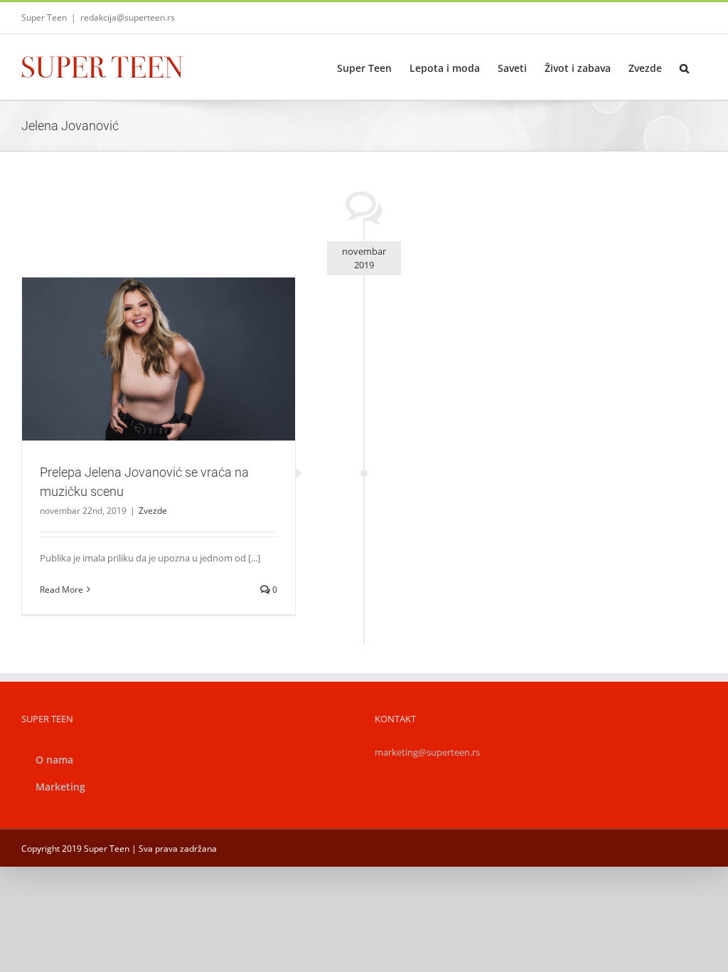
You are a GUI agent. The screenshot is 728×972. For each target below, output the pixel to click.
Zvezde (158, 383)
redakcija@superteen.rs (127, 17)
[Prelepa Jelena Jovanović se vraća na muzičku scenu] (158, 359)
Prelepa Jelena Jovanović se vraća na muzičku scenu (141, 341)
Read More (61, 589)
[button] (684, 67)
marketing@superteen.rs (427, 752)
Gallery (175, 341)
